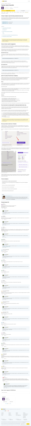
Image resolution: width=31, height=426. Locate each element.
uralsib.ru (11, 7)
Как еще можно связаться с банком (7, 36)
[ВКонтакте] (7, 403)
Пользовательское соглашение (25, 416)
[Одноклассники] (9, 403)
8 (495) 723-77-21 (5, 23)
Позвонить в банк (8, 10)
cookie (24, 423)
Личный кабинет (3, 13)
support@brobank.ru (4, 419)
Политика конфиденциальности (25, 413)
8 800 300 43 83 (11, 419)
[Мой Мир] (10, 403)
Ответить (5, 208)
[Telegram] (6, 403)
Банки (3, 3)
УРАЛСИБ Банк (6, 3)
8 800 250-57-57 (7, 7)
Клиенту (3, 33)
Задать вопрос (11, 401)
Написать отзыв (5, 401)
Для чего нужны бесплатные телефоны (7, 31)
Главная (2, 3)
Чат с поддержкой (23, 10)
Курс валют (7, 13)
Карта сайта (24, 417)
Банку (3, 32)
